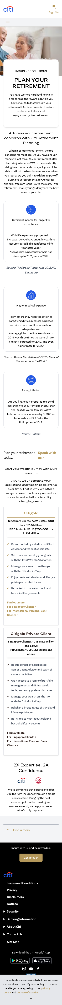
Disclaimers (15, 897)
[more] (8, 22)
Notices (12, 904)
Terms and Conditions (22, 883)
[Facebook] (38, 969)
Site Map (13, 942)
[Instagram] (24, 969)
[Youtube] (31, 969)
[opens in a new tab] (8, 9)
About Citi (14, 926)
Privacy (12, 890)
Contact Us (14, 934)
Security (13, 911)
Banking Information (21, 919)
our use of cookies (28, 992)
